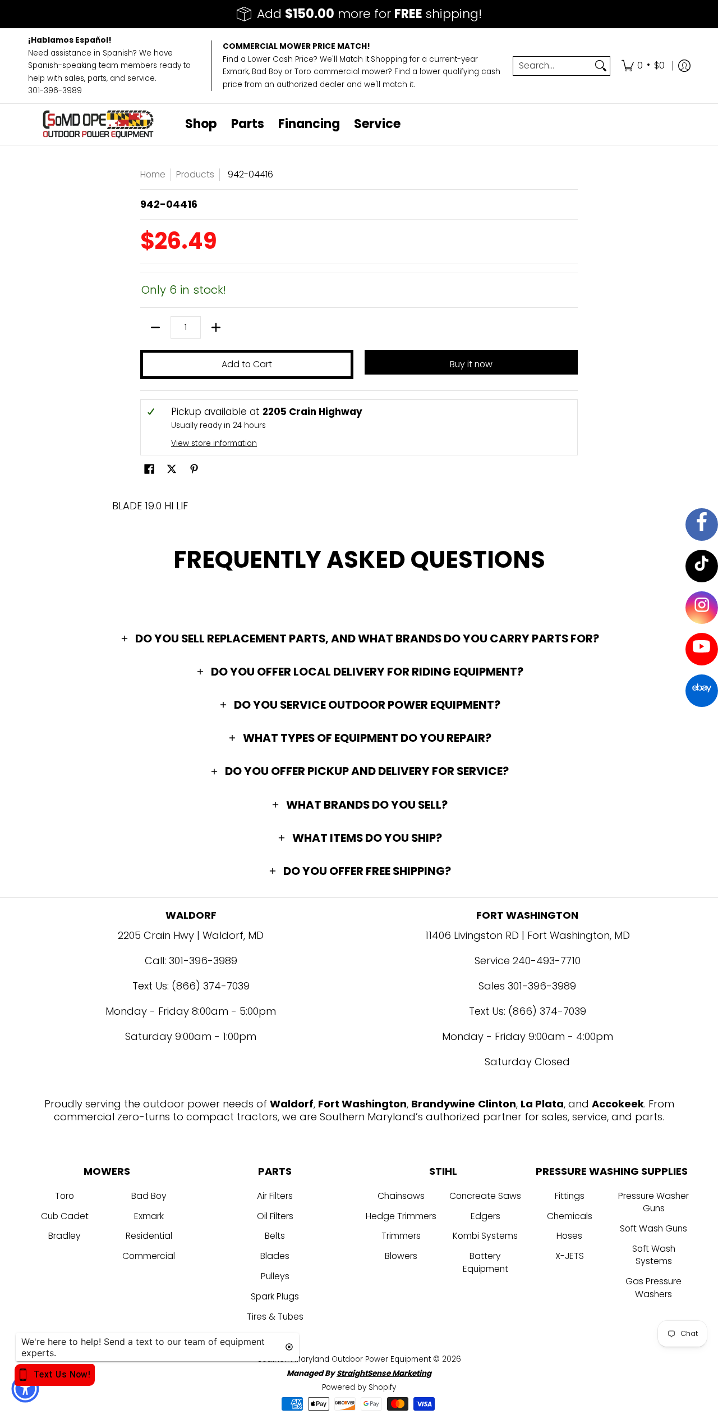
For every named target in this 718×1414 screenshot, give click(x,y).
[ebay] (701, 690)
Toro (64, 1195)
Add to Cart (247, 364)
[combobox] (552, 66)
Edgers (485, 1216)
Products (195, 174)
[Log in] (684, 66)
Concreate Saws (485, 1195)
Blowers (401, 1255)
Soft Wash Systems (653, 1255)
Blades (274, 1255)
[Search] (601, 66)
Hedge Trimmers (401, 1216)
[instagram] (701, 607)
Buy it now (471, 364)
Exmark (149, 1216)
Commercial (148, 1255)
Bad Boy (149, 1195)
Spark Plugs (275, 1296)
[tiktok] (701, 566)
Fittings (569, 1195)
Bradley (64, 1235)
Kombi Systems (485, 1235)
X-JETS (569, 1255)
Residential (149, 1235)
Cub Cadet (65, 1216)
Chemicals (569, 1216)
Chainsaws (401, 1195)
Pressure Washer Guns (653, 1202)
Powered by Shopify (359, 1387)
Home (152, 174)
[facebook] (701, 524)
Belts (275, 1235)
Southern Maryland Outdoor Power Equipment (345, 1359)
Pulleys (275, 1276)
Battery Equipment (485, 1262)
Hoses (569, 1235)
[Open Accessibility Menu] (25, 1389)
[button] (149, 470)
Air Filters (275, 1195)
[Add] (216, 327)
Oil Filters (275, 1216)
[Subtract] (155, 327)
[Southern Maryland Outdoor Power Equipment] (98, 124)
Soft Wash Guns (653, 1228)
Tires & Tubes (275, 1316)
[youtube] (701, 649)
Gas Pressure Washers (653, 1288)
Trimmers (401, 1235)
